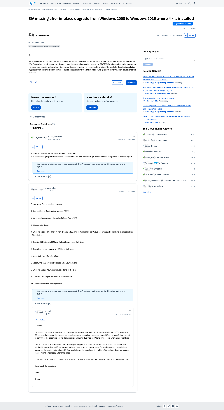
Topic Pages (127, 3)
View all (146, 192)
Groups (76, 3)
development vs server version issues (158, 98)
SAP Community (33, 9)
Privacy (48, 406)
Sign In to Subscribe (182, 24)
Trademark (93, 406)
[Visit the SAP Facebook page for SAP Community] (164, 406)
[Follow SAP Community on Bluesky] (169, 406)
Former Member (42, 35)
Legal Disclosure (80, 406)
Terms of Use (58, 406)
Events (105, 3)
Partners (97, 3)
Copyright (68, 406)
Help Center (115, 3)
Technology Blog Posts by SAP (157, 93)
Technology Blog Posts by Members (159, 83)
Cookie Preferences (115, 406)
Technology (63, 9)
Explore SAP (181, 3)
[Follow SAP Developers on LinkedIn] (177, 406)
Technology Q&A (74, 9)
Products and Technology (61, 3)
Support (102, 406)
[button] (186, 35)
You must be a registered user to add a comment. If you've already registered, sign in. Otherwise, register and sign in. (81, 165)
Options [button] (194, 24)
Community (43, 3)
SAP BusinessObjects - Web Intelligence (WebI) (44, 46)
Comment (131, 83)
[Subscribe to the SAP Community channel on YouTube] (173, 406)
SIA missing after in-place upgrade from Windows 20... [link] (99, 9)
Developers (86, 3)
